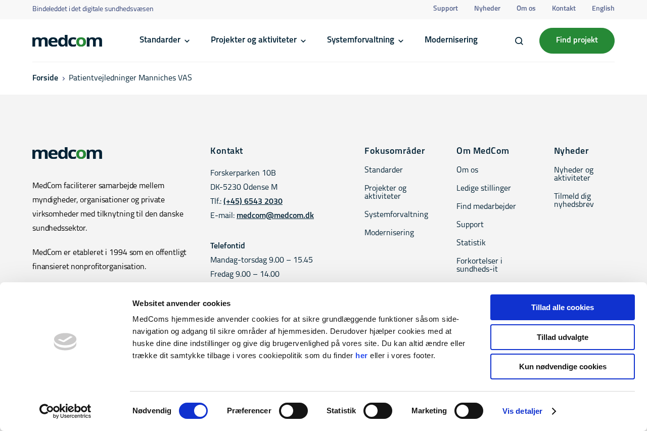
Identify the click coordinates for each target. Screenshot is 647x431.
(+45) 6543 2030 (253, 202)
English (603, 9)
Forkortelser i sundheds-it (479, 265)
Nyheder (487, 9)
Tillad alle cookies (562, 307)
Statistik (471, 243)
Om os (526, 9)
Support (445, 9)
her (361, 355)
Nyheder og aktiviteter (573, 174)
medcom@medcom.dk (275, 216)
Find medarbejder (486, 207)
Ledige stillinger (483, 189)
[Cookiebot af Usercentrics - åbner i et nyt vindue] (65, 411)
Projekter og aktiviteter (254, 40)
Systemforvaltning (360, 40)
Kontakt (564, 9)
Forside (45, 78)
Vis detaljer (522, 411)
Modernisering (451, 40)
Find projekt (577, 40)
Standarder (160, 40)
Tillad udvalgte (562, 337)
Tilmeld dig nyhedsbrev (574, 201)
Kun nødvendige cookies (563, 366)
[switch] (293, 411)
